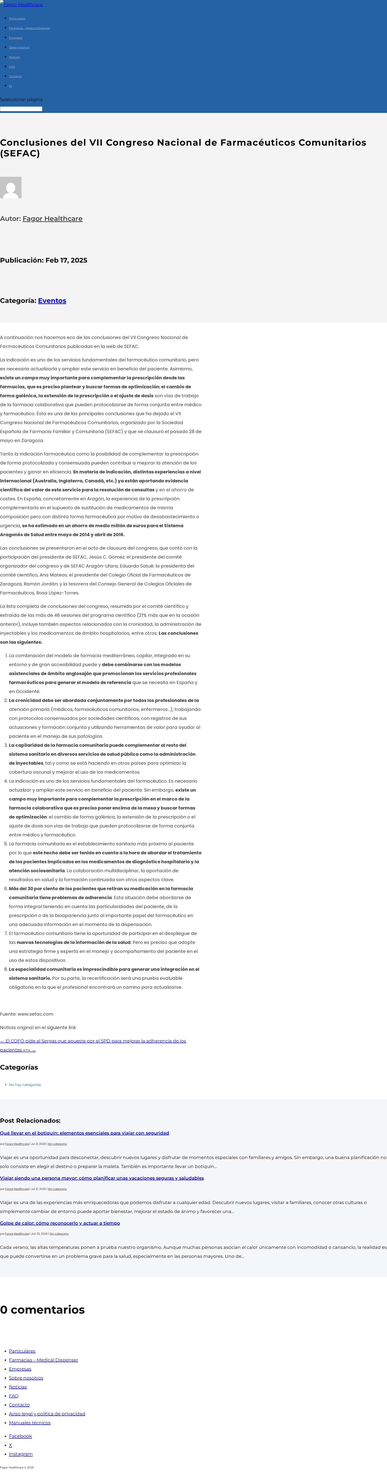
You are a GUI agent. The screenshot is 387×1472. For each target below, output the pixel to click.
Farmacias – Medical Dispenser (29, 28)
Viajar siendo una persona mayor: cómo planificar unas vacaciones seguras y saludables (102, 1178)
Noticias (14, 57)
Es (10, 86)
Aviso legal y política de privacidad (47, 1413)
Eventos (52, 300)
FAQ (12, 66)
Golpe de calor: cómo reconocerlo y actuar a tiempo (60, 1223)
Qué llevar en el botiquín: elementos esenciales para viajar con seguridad (84, 1133)
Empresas (15, 37)
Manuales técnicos (30, 1422)
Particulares (17, 18)
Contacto (15, 76)
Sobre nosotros (19, 47)
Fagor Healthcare (53, 218)
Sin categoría (57, 1144)
